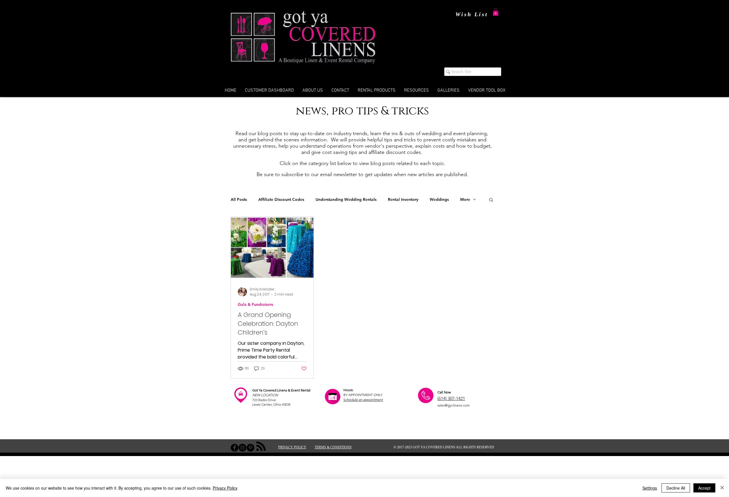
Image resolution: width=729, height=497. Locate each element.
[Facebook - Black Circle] (234, 447)
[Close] (722, 487)
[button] (496, 12)
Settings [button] (649, 488)
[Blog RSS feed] (261, 446)
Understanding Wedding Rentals (346, 199)
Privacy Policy (225, 488)
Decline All (675, 488)
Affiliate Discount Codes (281, 199)
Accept (704, 488)
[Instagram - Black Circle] (242, 447)
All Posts (239, 199)
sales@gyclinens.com (453, 405)
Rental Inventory (403, 199)
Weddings (439, 199)
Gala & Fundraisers (255, 304)
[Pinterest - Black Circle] (250, 447)
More (465, 199)
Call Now (444, 392)
